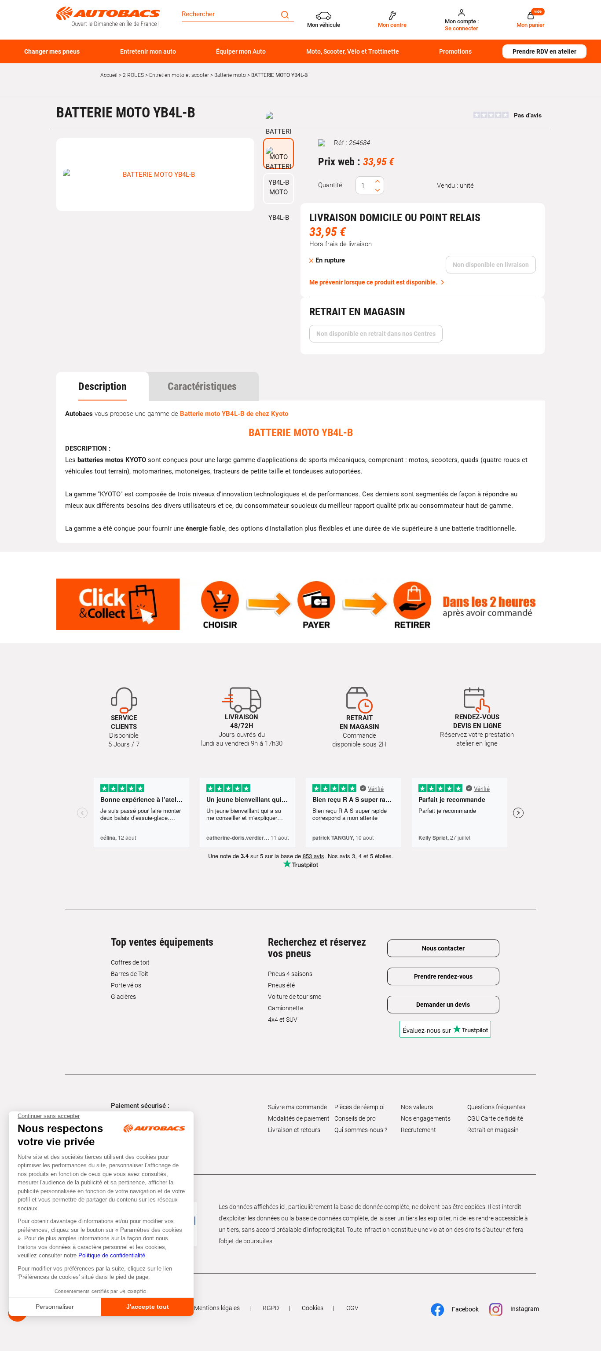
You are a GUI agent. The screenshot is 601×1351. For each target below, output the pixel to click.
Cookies (312, 1307)
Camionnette (285, 1008)
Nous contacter (443, 948)
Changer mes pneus (52, 51)
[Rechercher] (285, 14)
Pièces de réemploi (359, 1107)
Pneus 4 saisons (290, 973)
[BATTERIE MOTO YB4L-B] (155, 174)
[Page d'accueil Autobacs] (108, 16)
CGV (352, 1307)
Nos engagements (426, 1118)
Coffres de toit (130, 962)
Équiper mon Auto (241, 51)
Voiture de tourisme (294, 996)
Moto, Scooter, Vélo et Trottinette (352, 51)
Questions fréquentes (496, 1107)
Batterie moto (230, 75)
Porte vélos (126, 985)
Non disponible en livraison (491, 264)
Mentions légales (217, 1307)
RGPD (271, 1307)
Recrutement (418, 1129)
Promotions (455, 51)
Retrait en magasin (493, 1129)
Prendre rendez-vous (443, 976)
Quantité (330, 185)
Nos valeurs (417, 1107)
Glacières (123, 996)
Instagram (520, 1308)
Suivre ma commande (297, 1107)
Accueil (108, 75)
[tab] (102, 386)
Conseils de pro (355, 1118)
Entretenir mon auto (148, 51)
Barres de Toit (129, 973)
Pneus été (281, 985)
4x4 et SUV (282, 1019)
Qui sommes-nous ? (360, 1129)
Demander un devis (443, 1004)
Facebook (461, 1309)
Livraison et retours (294, 1129)
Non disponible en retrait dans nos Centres (376, 333)
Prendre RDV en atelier (544, 51)
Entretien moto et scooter (179, 75)
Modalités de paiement (299, 1118)
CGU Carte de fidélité (495, 1118)
